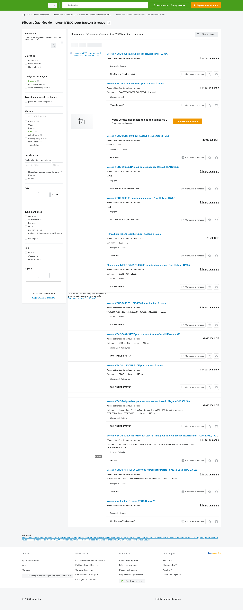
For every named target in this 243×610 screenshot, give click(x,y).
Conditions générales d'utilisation (90, 560)
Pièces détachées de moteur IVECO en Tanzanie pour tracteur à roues (128, 537)
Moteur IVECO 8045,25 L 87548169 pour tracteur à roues (136, 303)
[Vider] (62, 42)
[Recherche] (65, 5)
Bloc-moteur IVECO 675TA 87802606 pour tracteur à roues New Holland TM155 (148, 265)
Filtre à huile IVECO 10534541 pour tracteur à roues (133, 234)
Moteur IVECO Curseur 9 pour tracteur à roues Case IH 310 (137, 136)
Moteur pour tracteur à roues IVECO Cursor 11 (131, 501)
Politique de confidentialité (87, 565)
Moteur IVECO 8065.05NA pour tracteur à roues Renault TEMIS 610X (142, 167)
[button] (209, 74)
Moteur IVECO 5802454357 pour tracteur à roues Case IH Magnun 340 (143, 334)
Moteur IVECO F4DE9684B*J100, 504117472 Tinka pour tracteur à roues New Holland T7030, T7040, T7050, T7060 (166, 435)
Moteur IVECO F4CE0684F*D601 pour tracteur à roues (135, 83)
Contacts (26, 570)
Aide (24, 565)
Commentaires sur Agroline (87, 575)
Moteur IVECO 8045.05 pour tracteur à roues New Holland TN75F (140, 198)
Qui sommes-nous (30, 560)
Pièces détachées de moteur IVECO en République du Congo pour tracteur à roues (59, 537)
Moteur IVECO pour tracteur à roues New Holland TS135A (137, 54)
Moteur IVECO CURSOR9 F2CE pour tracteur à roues (134, 365)
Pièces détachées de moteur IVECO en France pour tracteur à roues (119, 540)
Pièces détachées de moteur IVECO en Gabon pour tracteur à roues (58, 540)
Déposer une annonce (187, 121)
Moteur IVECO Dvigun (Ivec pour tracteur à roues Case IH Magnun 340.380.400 (148, 401)
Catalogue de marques (85, 579)
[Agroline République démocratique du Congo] (33, 5)
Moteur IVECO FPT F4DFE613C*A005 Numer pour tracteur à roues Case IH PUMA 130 (151, 470)
